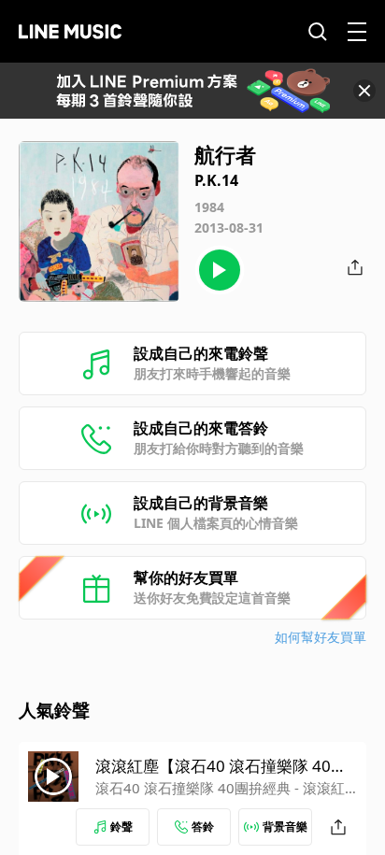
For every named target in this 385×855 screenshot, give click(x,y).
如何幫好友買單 (320, 637)
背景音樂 (285, 826)
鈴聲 (121, 826)
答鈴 (203, 826)
